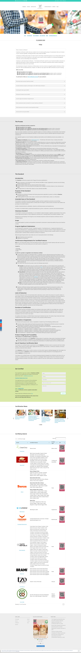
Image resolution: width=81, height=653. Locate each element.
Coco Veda (22, 602)
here (41, 267)
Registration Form (35, 139)
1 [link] (63, 604)
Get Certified (42, 35)
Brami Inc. (22, 573)
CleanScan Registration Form (21, 378)
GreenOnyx (22, 451)
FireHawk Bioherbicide (22, 524)
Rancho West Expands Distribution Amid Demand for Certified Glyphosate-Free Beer (58, 627)
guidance (36, 276)
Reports (54, 6)
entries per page (21, 438)
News (57, 6)
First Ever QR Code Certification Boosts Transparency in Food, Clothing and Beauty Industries (32, 419)
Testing (28, 6)
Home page (17, 619)
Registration (21, 388)
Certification (33, 6)
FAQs (25, 35)
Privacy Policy (17, 651)
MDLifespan (22, 511)
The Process (29, 35)
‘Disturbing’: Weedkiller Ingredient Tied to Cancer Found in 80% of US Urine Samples (46, 421)
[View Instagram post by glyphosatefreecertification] (47, 636)
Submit (63, 393)
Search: (54, 438)
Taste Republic (22, 550)
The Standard (36, 35)
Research (24, 6)
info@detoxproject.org (28, 375)
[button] (27, 442)
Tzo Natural (22, 586)
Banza (22, 491)
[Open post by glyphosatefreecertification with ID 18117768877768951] (40, 628)
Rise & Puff (22, 465)
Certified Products (47, 6)
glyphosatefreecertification (40, 620)
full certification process (33, 76)
